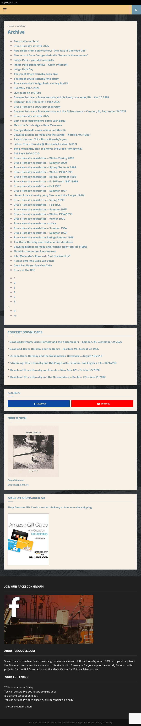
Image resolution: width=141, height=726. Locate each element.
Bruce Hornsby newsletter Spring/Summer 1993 (44, 237)
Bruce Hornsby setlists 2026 (31, 46)
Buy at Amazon (16, 480)
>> (15, 315)
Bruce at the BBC (24, 270)
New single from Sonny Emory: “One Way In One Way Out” (50, 50)
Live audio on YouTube (27, 93)
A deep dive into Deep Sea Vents (34, 261)
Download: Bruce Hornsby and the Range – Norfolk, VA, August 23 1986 (54, 349)
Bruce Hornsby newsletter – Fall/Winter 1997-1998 (46, 181)
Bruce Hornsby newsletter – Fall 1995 (37, 205)
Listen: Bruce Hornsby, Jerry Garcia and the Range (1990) (49, 195)
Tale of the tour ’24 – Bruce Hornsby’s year (40, 139)
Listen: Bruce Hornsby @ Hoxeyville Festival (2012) (45, 144)
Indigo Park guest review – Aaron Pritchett (41, 65)
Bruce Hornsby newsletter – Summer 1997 (40, 191)
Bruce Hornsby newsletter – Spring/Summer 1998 (45, 177)
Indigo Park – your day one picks (34, 60)
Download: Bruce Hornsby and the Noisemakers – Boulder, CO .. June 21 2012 (58, 377)
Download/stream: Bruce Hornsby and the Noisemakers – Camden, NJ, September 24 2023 (70, 111)
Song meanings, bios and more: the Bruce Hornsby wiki (48, 149)
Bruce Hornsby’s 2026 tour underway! (37, 107)
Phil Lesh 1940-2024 (26, 153)
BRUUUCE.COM (70, 9)
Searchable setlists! (26, 41)
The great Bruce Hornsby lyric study (36, 79)
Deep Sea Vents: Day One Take (33, 265)
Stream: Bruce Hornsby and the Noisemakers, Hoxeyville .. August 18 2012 (56, 356)
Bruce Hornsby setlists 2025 (31, 116)
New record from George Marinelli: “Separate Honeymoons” (51, 55)
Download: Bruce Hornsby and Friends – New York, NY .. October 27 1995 (55, 370)
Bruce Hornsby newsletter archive (35, 223)
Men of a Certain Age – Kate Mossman (38, 125)
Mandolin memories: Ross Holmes (35, 251)
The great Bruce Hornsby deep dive (36, 74)
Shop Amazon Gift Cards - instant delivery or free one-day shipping (50, 507)
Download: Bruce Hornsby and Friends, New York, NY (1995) (50, 247)
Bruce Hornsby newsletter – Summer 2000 (40, 163)
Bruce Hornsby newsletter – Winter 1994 (39, 219)
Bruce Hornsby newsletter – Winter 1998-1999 (43, 172)
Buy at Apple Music (18, 484)
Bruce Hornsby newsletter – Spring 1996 (39, 200)
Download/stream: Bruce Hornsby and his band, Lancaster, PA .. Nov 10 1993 (61, 97)
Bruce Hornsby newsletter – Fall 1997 (37, 186)
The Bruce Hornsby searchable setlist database (43, 242)
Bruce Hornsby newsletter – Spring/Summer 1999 (45, 167)
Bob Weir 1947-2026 (26, 88)
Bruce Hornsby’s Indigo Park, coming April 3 (41, 83)
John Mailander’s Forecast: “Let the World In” (42, 256)
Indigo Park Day (23, 69)
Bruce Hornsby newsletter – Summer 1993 (40, 233)
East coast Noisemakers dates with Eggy (39, 121)
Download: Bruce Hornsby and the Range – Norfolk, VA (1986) (52, 135)
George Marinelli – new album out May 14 (40, 130)
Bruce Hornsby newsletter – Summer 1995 (40, 209)
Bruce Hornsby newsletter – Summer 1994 (40, 228)
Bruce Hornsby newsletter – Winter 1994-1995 (43, 214)
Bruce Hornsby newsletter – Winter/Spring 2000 (44, 158)
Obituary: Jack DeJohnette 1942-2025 (37, 102)
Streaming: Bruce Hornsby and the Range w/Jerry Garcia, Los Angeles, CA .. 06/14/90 (63, 363)
